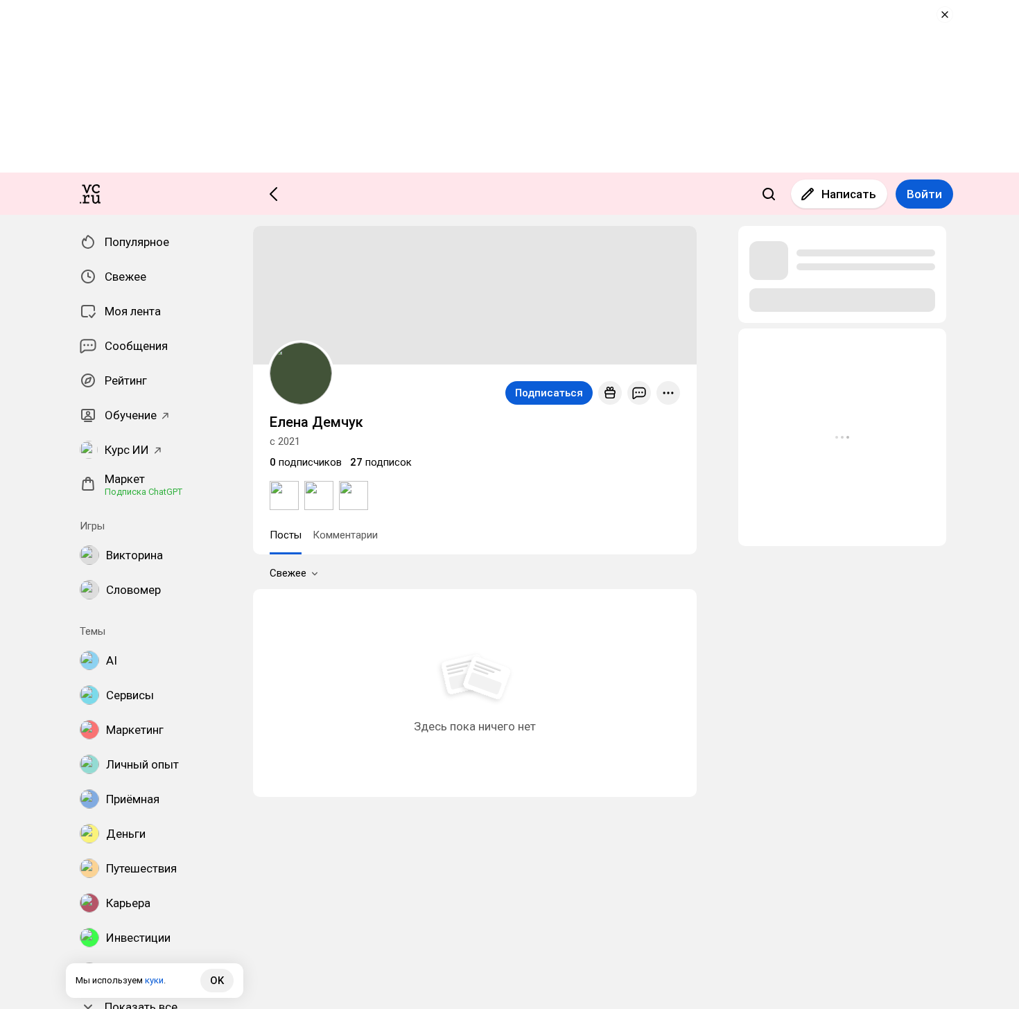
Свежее (288, 573)
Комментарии (345, 535)
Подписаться (549, 393)
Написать (848, 194)
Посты (286, 535)
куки (154, 980)
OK (217, 980)
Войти (924, 194)
